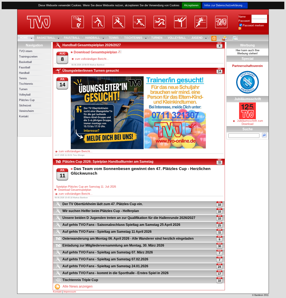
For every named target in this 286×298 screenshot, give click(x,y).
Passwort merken (253, 25)
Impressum (69, 291)
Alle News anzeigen (77, 286)
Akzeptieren (191, 5)
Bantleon (258, 295)
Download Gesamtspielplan (74, 189)
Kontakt (57, 291)
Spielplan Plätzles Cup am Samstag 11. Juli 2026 (85, 186)
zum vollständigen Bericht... (92, 58)
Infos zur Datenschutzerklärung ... (225, 5)
